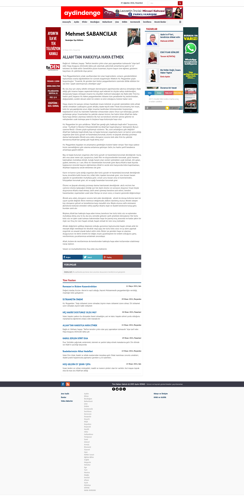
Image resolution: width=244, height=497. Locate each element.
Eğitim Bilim (89, 457)
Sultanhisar (88, 434)
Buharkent (107, 22)
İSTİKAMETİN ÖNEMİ (73, 299)
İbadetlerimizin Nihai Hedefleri (78, 351)
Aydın (76, 22)
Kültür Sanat (89, 455)
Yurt (85, 470)
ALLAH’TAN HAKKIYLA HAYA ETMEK (80, 325)
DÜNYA (86, 488)
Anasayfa (66, 22)
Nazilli (86, 429)
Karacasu (87, 414)
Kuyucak (87, 427)
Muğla (86, 475)
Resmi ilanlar (160, 22)
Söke (86, 432)
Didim (124, 22)
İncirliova (147, 22)
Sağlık (86, 460)
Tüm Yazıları (69, 280)
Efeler (84, 22)
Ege (85, 467)
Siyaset (87, 450)
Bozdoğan (94, 22)
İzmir (86, 439)
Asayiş (86, 444)
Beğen (68, 257)
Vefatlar (87, 465)
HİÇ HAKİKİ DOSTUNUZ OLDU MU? (79, 312)
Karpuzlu (87, 417)
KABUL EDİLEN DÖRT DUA (75, 338)
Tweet (89, 257)
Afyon (86, 480)
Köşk (86, 422)
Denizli (87, 478)
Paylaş (109, 257)
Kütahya (87, 485)
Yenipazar (88, 437)
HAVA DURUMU (90, 490)
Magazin (87, 462)
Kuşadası (87, 424)
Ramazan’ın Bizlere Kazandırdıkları (80, 286)
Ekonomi (87, 447)
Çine (117, 22)
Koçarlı (87, 419)
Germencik (135, 22)
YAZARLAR (151, 29)
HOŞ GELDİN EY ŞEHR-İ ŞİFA (76, 364)
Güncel (87, 442)
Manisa (87, 472)
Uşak (86, 483)
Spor (86, 452)
